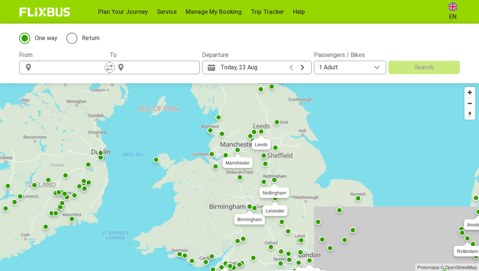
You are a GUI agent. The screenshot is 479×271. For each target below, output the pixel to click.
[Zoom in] (469, 92)
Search (424, 67)
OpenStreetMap (461, 267)
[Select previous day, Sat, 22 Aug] (291, 67)
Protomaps (428, 267)
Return (91, 38)
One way (46, 38)
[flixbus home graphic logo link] (44, 12)
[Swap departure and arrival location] (109, 67)
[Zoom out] (469, 103)
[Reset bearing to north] (469, 114)
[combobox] (71, 67)
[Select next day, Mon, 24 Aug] (302, 67)
